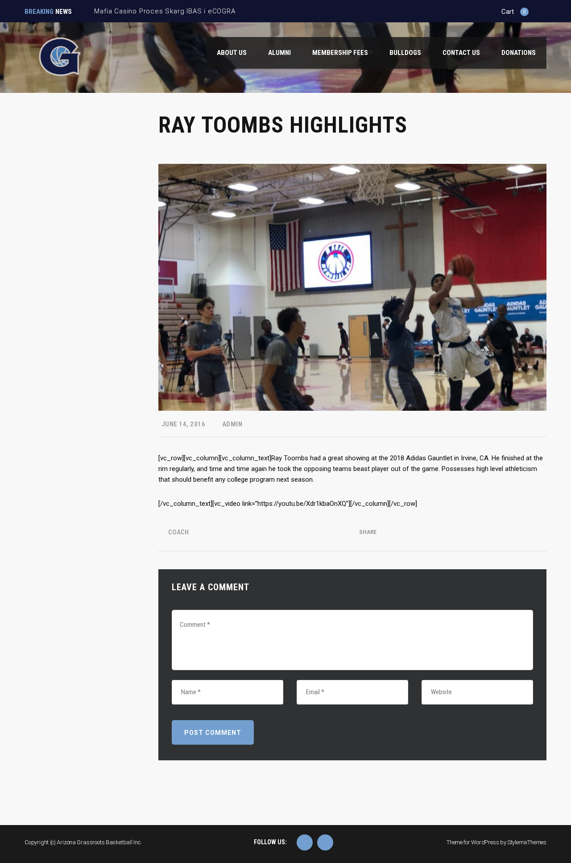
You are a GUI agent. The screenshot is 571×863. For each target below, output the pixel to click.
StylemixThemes (526, 842)
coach (178, 532)
